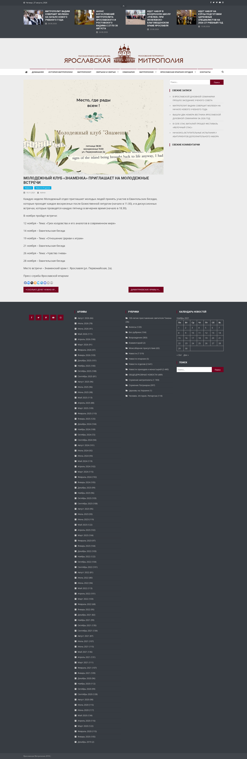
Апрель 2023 (84, 530)
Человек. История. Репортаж (143, 395)
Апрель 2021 (84, 657)
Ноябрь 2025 (84, 365)
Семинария (128, 72)
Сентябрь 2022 (85, 567)
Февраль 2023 (84, 540)
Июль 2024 (83, 450)
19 (206, 338)
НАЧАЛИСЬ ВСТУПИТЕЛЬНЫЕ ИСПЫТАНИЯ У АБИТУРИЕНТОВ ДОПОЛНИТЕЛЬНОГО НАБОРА (196, 134)
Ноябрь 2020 (84, 683)
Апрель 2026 (84, 339)
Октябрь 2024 (84, 434)
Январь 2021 (84, 673)
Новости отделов (43, 188)
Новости (28, 188)
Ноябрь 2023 (84, 493)
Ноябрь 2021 (84, 620)
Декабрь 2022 (84, 551)
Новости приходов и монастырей (145, 369)
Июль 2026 (83, 323)
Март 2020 (83, 726)
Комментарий (136, 342)
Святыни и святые (106, 72)
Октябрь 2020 (84, 689)
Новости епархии (137, 358)
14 (220, 332)
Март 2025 (83, 408)
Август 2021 (83, 636)
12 (206, 332)
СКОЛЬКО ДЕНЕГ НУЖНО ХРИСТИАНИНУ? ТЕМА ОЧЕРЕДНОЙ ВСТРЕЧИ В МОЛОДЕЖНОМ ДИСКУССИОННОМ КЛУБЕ (42, 289)
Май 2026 (82, 334)
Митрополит (84, 72)
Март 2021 (83, 662)
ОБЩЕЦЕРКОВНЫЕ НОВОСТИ (143, 374)
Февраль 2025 (84, 413)
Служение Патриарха (139, 385)
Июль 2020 (83, 704)
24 (193, 343)
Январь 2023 (84, 546)
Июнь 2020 (83, 710)
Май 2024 (82, 461)
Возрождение (135, 337)
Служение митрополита (140, 380)
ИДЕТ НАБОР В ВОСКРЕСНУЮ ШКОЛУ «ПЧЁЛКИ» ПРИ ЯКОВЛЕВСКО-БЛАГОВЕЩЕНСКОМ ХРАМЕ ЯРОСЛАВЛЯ (159, 18)
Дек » (186, 355)
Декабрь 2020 (84, 678)
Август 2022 (83, 572)
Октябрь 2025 (84, 371)
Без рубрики (135, 332)
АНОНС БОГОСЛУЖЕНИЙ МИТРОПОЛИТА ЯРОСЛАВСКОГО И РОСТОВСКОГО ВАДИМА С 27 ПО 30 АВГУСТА (107, 20)
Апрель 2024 (84, 466)
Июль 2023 (83, 514)
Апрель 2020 (84, 720)
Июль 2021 (83, 641)
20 (213, 338)
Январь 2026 (84, 355)
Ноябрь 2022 (84, 556)
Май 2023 (82, 524)
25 (199, 343)
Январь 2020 (84, 736)
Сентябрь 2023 (85, 503)
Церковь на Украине (139, 390)
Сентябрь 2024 (85, 440)
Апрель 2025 (84, 402)
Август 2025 (83, 381)
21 (220, 338)
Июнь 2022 (83, 583)
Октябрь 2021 (84, 625)
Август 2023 (83, 508)
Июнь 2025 (83, 392)
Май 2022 (82, 588)
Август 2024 (83, 445)
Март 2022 (83, 598)
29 (179, 348)
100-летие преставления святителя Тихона (150, 318)
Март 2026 (83, 344)
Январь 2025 (84, 418)
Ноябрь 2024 (84, 429)
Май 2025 (82, 397)
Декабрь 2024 (84, 424)
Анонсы (132, 327)
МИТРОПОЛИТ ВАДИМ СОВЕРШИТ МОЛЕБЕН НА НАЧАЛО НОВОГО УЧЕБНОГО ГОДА (57, 15)
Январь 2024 (84, 482)
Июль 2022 (83, 577)
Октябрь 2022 (84, 561)
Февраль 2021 (84, 667)
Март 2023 (83, 535)
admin (43, 192)
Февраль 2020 (84, 731)
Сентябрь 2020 (85, 694)
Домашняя (38, 72)
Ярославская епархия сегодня (176, 72)
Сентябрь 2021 (85, 630)
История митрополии (60, 72)
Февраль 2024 (84, 477)
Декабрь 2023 (84, 487)
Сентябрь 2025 (85, 376)
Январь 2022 (84, 609)
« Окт (179, 355)
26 (206, 343)
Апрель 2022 (84, 593)
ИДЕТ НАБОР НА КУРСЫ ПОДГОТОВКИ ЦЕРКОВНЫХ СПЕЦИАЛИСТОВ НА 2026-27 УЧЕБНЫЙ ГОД (210, 17)
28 (220, 343)
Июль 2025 (83, 387)
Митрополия (146, 72)
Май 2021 (82, 651)
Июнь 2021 (83, 646)
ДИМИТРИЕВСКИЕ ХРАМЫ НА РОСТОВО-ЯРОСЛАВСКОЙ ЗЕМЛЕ (147, 289)
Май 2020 (82, 715)
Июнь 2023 (83, 519)
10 (193, 332)
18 (199, 338)
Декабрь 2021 (84, 614)
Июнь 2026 (83, 328)
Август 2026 (83, 318)
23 (186, 343)
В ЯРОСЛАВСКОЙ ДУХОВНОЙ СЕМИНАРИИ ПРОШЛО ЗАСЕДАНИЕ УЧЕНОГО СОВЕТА (194, 98)
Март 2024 (83, 471)
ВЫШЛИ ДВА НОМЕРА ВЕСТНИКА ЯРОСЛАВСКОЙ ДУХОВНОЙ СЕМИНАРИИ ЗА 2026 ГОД (197, 116)
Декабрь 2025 (84, 360)
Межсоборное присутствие (142, 348)
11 (199, 332)
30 (186, 348)
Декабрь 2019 (84, 742)
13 (213, 332)
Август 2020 (83, 699)
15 (179, 338)
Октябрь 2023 (84, 498)
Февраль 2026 (84, 350)
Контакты (205, 72)
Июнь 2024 (83, 455)
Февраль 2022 (84, 604)
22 (179, 343)
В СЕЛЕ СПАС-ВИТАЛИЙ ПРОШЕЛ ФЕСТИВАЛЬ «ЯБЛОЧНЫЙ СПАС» (195, 125)
